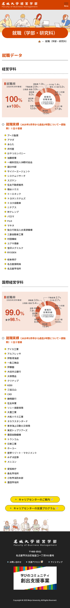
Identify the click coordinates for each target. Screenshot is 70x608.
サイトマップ (57, 562)
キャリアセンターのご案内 (34, 499)
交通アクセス (34, 562)
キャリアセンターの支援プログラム (34, 508)
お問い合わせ (15, 562)
